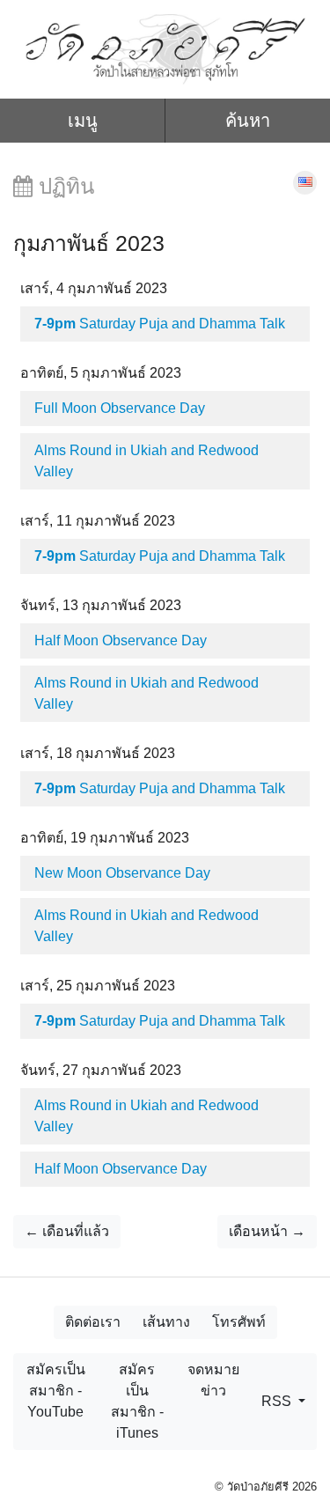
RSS (278, 1401)
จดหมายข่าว (213, 1380)
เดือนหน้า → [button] (267, 1231)
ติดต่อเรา (93, 1321)
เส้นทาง (166, 1321)
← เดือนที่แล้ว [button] (67, 1231)
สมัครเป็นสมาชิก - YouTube (55, 1390)
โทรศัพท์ (239, 1321)
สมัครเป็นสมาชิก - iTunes (137, 1401)
